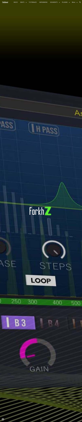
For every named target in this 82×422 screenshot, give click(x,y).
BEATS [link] (22, 2)
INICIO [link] (16, 2)
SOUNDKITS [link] (54, 2)
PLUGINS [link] (65, 2)
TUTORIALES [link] (33, 2)
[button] (80, 2)
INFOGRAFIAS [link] (43, 2)
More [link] (73, 2)
